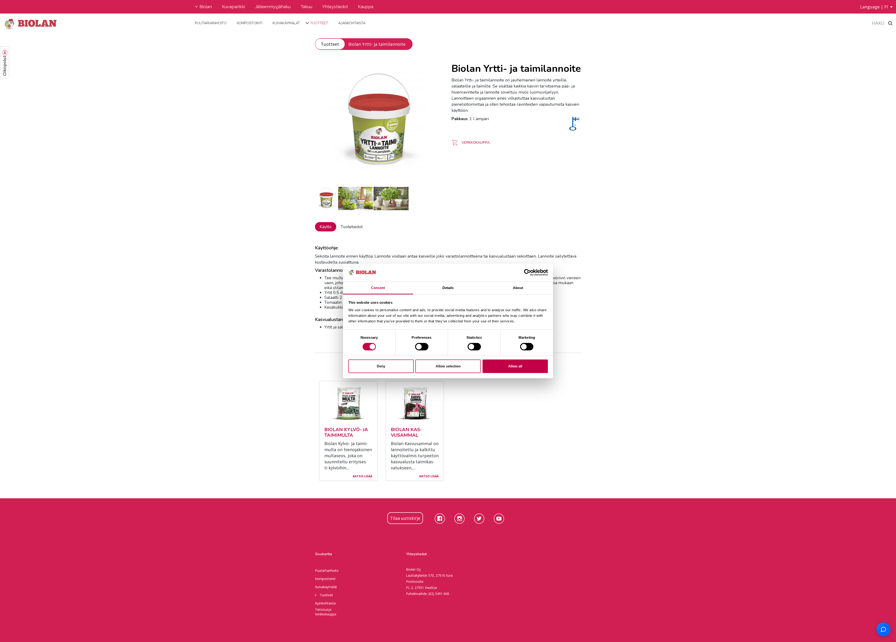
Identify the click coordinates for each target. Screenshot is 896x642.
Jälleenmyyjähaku (272, 6)
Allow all (515, 366)
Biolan (206, 6)
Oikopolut (4, 66)
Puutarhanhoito (211, 23)
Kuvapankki (233, 6)
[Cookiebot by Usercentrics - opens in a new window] (527, 272)
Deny (381, 366)
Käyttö (326, 227)
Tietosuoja (323, 609)
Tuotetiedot (352, 227)
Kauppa (365, 6)
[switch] (421, 346)
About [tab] (518, 288)
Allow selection (448, 366)
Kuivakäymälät (286, 23)
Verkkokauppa (325, 614)
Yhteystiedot (335, 6)
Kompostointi (249, 23)
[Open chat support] (883, 629)
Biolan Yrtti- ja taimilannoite (377, 44)
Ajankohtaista (351, 23)
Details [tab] (448, 288)
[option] (379, 121)
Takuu (306, 6)
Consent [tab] (378, 288)
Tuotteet (319, 23)
